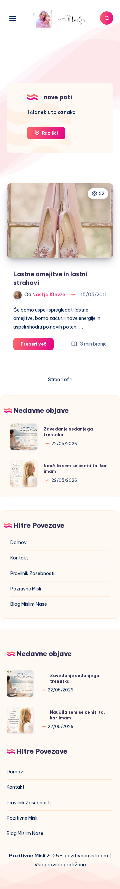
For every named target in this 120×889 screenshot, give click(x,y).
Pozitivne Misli (25, 589)
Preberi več (37, 345)
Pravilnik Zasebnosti (32, 573)
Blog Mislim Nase (28, 604)
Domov (18, 542)
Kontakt (19, 558)
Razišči (49, 133)
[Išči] (106, 18)
